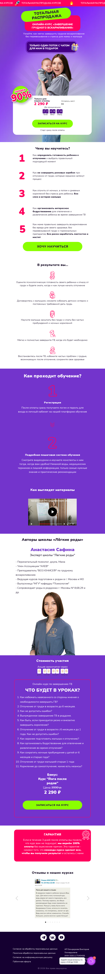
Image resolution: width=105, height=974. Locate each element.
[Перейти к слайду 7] (59, 922)
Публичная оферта (22, 961)
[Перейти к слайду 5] (54, 922)
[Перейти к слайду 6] (57, 922)
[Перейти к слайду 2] (47, 922)
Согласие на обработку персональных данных (35, 949)
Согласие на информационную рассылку (32, 957)
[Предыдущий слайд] (17, 898)
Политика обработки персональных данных (34, 953)
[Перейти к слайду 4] (52, 922)
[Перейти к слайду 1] (45, 922)
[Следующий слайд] (88, 898)
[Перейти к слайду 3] (50, 922)
